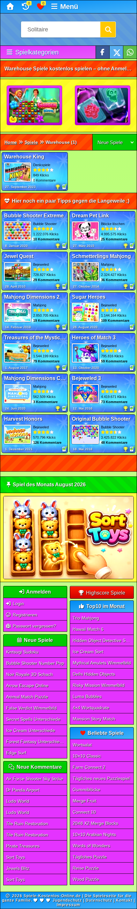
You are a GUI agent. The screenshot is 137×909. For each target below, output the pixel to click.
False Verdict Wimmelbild (31, 707)
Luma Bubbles (87, 696)
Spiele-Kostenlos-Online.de (52, 896)
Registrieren (24, 614)
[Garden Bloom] (34, 105)
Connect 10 (84, 812)
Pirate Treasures (23, 845)
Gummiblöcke (86, 789)
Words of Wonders (91, 845)
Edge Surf (16, 752)
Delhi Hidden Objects (94, 674)
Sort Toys (15, 857)
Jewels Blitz (17, 868)
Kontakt (124, 900)
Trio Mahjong (86, 618)
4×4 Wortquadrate (91, 707)
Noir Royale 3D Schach (29, 674)
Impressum (68, 905)
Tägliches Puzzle (90, 856)
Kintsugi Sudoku (22, 651)
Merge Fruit (84, 800)
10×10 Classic (87, 756)
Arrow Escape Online (27, 685)
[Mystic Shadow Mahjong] (103, 105)
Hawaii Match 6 (88, 629)
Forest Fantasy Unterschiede (35, 741)
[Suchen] (108, 29)
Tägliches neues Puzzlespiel (101, 778)
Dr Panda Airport (23, 789)
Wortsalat (82, 744)
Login (17, 603)
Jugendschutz (67, 900)
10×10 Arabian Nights (94, 834)
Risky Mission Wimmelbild (99, 685)
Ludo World (17, 801)
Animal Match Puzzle (27, 696)
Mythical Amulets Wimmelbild (102, 662)
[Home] (11, 6)
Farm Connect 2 (89, 767)
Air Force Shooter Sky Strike (34, 778)
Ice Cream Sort (88, 651)
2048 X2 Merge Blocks (95, 823)
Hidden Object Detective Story (103, 640)
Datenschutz (99, 900)
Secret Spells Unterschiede (33, 719)
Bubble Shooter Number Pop (35, 663)
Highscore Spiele (105, 593)
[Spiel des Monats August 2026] (68, 577)
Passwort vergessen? (33, 626)
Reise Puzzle (86, 868)
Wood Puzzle (86, 879)
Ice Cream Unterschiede (30, 730)
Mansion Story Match (94, 718)
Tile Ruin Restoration (27, 823)
